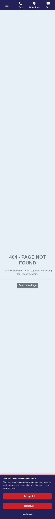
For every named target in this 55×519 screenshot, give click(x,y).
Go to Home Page (28, 285)
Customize (27, 514)
